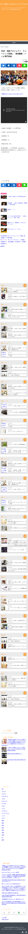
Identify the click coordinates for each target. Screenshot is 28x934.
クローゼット (5, 796)
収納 (3, 822)
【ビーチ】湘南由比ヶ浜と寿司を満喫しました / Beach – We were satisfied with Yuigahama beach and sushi (14, 903)
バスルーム (4, 810)
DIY (3, 789)
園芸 (23, 239)
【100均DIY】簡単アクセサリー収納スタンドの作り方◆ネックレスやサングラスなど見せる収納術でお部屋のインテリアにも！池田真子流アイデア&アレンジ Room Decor (14, 742)
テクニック (4, 801)
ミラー (3, 818)
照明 (3, 830)
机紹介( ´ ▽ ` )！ (11, 209)
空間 (3, 835)
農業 (24, 241)
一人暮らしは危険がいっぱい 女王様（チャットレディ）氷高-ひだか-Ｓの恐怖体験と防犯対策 (16, 749)
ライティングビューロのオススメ (15, 431)
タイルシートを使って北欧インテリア (16, 405)
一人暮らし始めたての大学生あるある (17, 196)
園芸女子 (4, 241)
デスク (3, 806)
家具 (3, 827)
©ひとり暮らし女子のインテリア (9, 929)
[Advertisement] (14, 27)
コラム (3, 798)
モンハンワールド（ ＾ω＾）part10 (16, 549)
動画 (26, 61)
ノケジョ (4, 239)
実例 (3, 825)
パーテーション (5, 813)
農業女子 (4, 243)
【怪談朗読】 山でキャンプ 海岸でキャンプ (13, 899)
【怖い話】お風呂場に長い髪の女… (10, 892)
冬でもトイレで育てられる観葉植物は (16, 444)
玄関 (3, 832)
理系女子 (18, 241)
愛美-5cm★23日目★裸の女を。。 (15, 753)
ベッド (3, 815)
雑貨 (3, 839)
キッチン (4, 793)
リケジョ (17, 239)
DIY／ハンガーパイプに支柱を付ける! (11, 883)
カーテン (4, 791)
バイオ (10, 239)
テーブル (4, 803)
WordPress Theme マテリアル (17, 927)
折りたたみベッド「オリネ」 (15, 229)
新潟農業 (11, 241)
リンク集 (4, 917)
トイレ (3, 808)
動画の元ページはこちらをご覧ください (12, 93)
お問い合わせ (5, 919)
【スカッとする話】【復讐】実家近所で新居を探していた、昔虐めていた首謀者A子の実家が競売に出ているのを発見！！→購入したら (14, 876)
